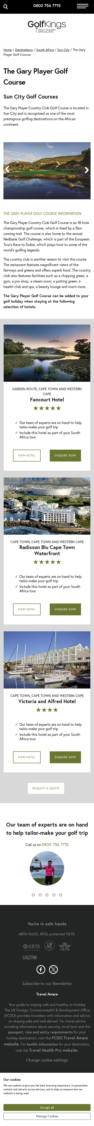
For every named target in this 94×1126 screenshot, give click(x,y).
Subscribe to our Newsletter (47, 983)
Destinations (24, 50)
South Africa (45, 50)
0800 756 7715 (47, 5)
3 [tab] (47, 896)
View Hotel (27, 455)
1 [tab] (33, 896)
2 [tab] (40, 896)
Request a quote (46, 788)
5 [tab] (60, 896)
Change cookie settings (47, 1060)
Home (7, 50)
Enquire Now (65, 455)
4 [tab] (54, 896)
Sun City (63, 50)
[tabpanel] (47, 871)
